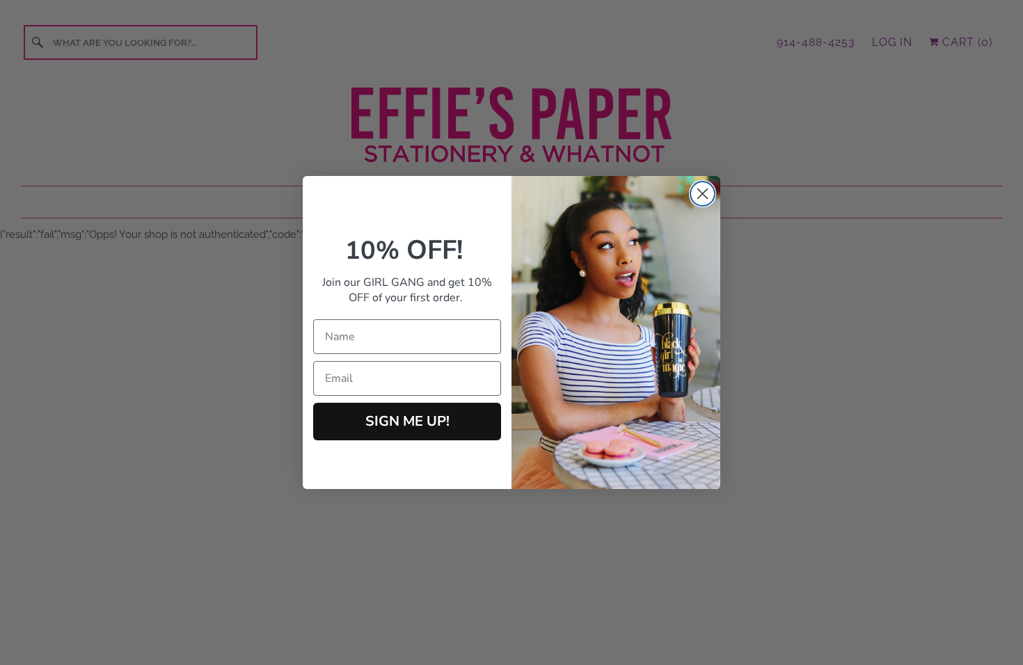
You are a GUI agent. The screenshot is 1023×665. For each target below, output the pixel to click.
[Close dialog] (702, 194)
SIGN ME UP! (407, 421)
